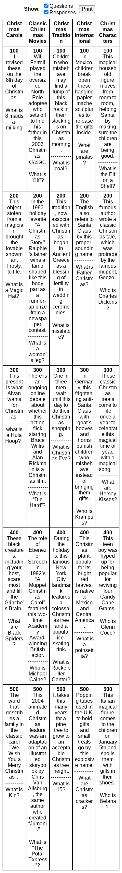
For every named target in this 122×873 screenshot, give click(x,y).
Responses (62, 12)
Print (87, 9)
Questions (61, 6)
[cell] (14, 118)
